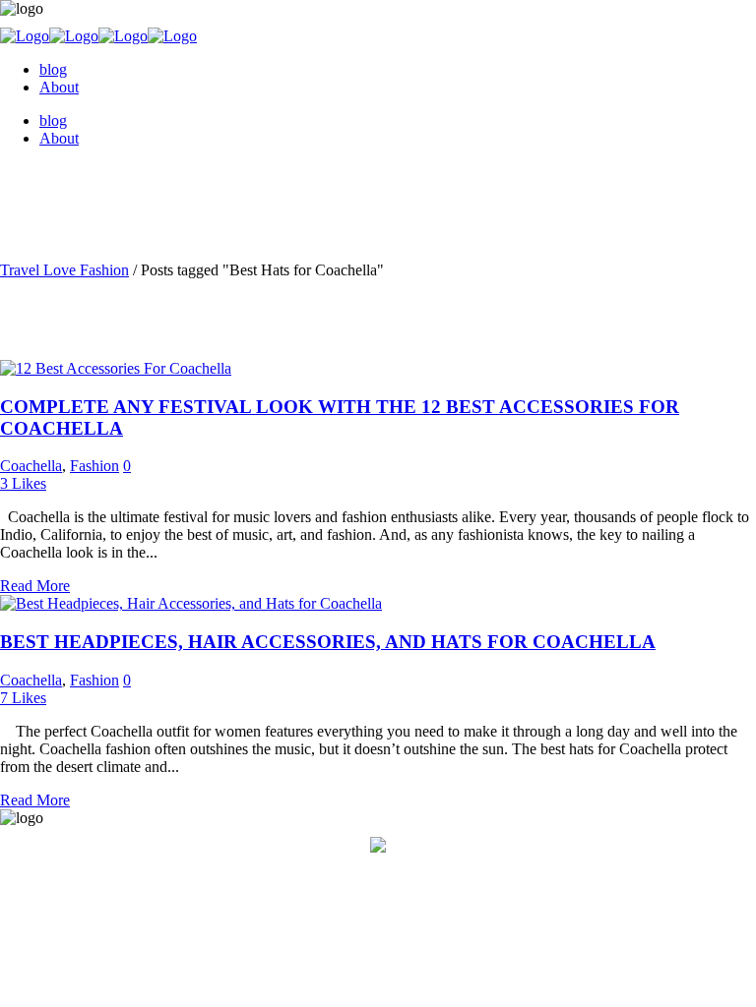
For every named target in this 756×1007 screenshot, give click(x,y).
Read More (35, 585)
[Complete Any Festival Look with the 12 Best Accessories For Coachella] (115, 368)
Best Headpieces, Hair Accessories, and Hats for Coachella (328, 641)
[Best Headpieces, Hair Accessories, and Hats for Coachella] (191, 603)
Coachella (31, 465)
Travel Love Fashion (64, 270)
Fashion (94, 465)
